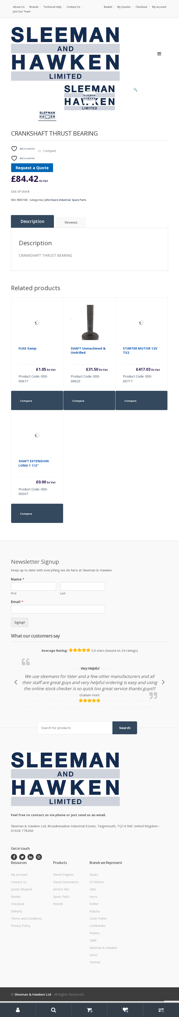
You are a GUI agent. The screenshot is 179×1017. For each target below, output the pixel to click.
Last (62, 593)
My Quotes (124, 7)
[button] (135, 90)
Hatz (93, 918)
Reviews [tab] (71, 222)
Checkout (141, 7)
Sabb (93, 969)
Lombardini (97, 954)
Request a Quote (32, 167)
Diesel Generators (66, 910)
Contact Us (73, 7)
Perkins (95, 962)
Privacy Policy (20, 954)
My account (159, 7)
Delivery (16, 940)
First (13, 593)
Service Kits (61, 918)
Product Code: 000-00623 (89, 364)
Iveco (93, 925)
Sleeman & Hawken (103, 976)
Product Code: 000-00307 (37, 477)
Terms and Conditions (26, 947)
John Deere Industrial (58, 200)
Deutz (94, 903)
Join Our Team (22, 11)
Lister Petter (98, 947)
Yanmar (95, 991)
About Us (18, 7)
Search (124, 756)
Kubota (95, 940)
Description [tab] (32, 221)
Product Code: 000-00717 (141, 364)
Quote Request (21, 918)
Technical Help (52, 7)
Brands (33, 7)
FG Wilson (97, 910)
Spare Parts (79, 200)
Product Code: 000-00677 (37, 364)
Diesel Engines (63, 903)
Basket (108, 7)
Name (17, 579)
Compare (49, 151)
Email (17, 602)
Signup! (19, 622)
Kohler (94, 932)
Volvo (93, 983)
